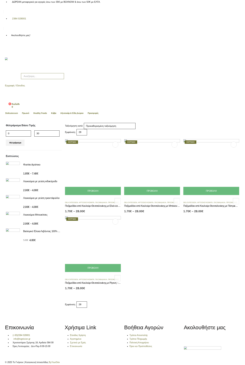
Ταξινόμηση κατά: (74, 125)
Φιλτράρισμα (15, 143)
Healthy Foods (40, 113)
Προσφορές (93, 113)
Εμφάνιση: (70, 132)
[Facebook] (7, 47)
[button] (66, 137)
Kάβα (53, 113)
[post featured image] (93, 166)
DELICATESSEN (71, 202)
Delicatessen (11, 113)
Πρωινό (25, 113)
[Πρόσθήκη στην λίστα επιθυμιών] (117, 201)
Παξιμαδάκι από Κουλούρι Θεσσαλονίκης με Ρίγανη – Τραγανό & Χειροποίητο (103, 282)
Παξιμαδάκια (101, 202)
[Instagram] (16, 47)
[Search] (59, 76)
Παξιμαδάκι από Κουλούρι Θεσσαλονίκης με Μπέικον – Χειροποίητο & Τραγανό (163, 205)
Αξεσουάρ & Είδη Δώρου (72, 113)
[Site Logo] (20, 63)
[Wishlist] (7, 97)
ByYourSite (54, 362)
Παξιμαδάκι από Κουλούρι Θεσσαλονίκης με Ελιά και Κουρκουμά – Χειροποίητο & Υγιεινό (109, 205)
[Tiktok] (25, 47)
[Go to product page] (13, 169)
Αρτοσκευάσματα (86, 202)
